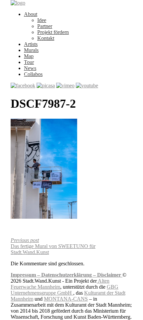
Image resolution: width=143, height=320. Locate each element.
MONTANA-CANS (66, 299)
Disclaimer (109, 275)
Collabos (33, 74)
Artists (31, 44)
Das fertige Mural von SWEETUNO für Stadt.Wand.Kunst (53, 246)
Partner (44, 26)
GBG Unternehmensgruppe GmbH (64, 290)
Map (29, 56)
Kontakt (45, 38)
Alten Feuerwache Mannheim (60, 284)
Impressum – (26, 275)
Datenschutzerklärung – (69, 275)
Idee (41, 20)
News (30, 68)
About (30, 14)
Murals (31, 50)
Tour (29, 62)
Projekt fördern (53, 32)
